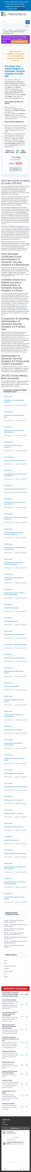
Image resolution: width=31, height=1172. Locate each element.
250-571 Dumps (8, 739)
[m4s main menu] (2, 26)
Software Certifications (10, 966)
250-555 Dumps (8, 559)
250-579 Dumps (8, 850)
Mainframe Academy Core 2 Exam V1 (13, 813)
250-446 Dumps (8, 499)
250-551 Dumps (8, 529)
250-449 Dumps (8, 514)
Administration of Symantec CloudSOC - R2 (15, 489)
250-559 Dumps (8, 604)
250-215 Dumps (8, 396)
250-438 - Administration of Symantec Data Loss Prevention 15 (15, 925)
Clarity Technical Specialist (10, 621)
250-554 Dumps (8, 544)
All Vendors (5, 1124)
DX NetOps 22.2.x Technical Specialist (13, 826)
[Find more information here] (15, 1148)
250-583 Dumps (8, 893)
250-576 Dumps (8, 810)
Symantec (10, 30)
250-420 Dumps (8, 412)
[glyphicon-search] (27, 22)
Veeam (5, 976)
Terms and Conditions (15, 159)
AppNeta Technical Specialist (11, 840)
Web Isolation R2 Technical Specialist (13, 730)
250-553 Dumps (8, 574)
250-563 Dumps (8, 644)
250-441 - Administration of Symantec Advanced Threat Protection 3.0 (14, 933)
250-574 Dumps (8, 783)
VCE (5, 974)
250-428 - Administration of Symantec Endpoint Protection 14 (14, 921)
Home (4, 30)
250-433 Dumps (8, 442)
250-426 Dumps (8, 427)
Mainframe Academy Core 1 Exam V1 (13, 800)
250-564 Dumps (8, 654)
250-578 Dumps (8, 836)
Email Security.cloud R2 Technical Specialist (15, 853)
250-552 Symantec (21, 304)
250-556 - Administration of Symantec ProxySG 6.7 (14, 946)
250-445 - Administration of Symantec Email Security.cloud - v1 (15, 938)
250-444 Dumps (8, 470)
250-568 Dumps (8, 711)
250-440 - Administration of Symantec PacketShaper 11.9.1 (14, 929)
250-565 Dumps (8, 667)
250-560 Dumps (8, 617)
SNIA (5, 961)
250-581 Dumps (8, 863)
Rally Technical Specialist (20, 644)
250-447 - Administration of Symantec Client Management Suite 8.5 (15, 942)
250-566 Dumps (8, 683)
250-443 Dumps (8, 485)
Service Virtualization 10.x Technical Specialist (15, 786)
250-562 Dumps (8, 631)
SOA (5, 963)
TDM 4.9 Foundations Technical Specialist (14, 634)
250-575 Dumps (8, 796)
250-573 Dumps (8, 770)
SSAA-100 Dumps (8, 457)
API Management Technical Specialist (13, 773)
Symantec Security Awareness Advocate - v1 (15, 460)
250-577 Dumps (8, 823)
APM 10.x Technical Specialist (11, 686)
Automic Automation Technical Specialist (14, 658)
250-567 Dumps (8, 696)
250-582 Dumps (8, 878)
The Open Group (8, 971)
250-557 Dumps (8, 589)
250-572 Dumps (8, 755)
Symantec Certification (20, 30)
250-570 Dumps (8, 726)
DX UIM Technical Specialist (11, 608)
